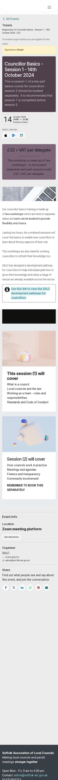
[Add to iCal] (5, 135)
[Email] (46, 587)
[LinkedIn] (22, 587)
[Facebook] (5, 587)
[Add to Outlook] (13, 135)
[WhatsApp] (30, 587)
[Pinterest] (38, 587)
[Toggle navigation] (49, 7)
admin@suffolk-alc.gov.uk (30, 775)
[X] (13, 587)
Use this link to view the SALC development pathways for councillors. (30, 293)
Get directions (11, 537)
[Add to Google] (21, 135)
